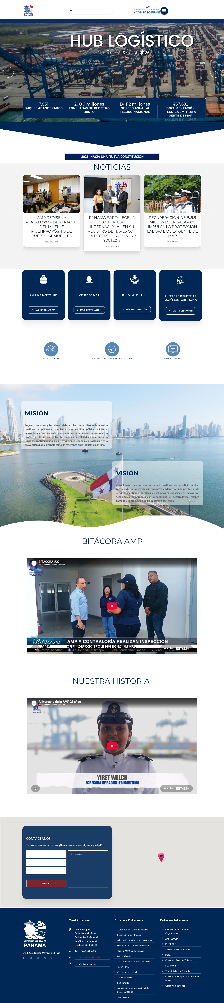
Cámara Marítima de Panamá (130, 951)
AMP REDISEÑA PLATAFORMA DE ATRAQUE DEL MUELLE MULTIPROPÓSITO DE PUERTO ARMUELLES (52, 226)
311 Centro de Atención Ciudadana (134, 962)
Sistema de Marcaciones (177, 950)
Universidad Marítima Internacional (134, 946)
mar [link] (164, 485)
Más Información (44, 310)
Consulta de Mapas (175, 986)
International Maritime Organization (177, 931)
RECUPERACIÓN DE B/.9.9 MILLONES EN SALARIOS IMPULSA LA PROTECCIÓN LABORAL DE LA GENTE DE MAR (172, 226)
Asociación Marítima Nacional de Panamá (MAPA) (133, 990)
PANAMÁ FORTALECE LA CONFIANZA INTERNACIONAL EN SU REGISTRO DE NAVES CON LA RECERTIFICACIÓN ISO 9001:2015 (112, 229)
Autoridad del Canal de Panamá (132, 930)
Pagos (168, 955)
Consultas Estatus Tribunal (179, 960)
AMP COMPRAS (173, 359)
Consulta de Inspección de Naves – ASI (182, 978)
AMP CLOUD (171, 939)
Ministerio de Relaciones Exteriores (134, 940)
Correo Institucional (127, 972)
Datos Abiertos (125, 956)
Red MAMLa (123, 983)
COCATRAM (123, 967)
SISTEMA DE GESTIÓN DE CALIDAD (112, 359)
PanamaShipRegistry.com (129, 935)
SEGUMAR (170, 966)
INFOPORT (170, 944)
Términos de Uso (125, 978)
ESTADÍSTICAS (51, 359)
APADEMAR (123, 998)
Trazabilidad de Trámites (178, 971)
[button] (164, 11)
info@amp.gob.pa (87, 964)
